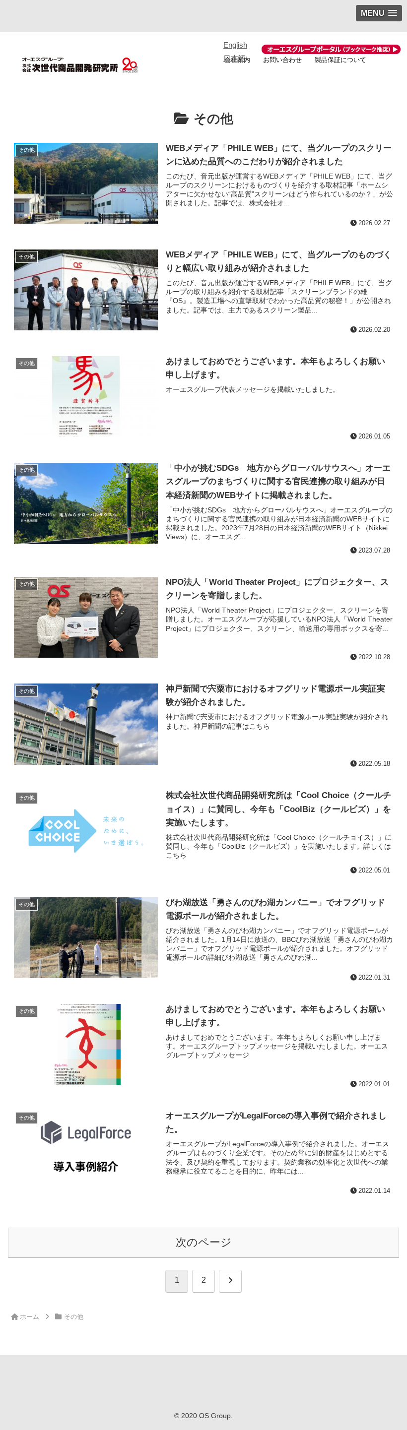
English (235, 45)
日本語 (234, 58)
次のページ (204, 1242)
